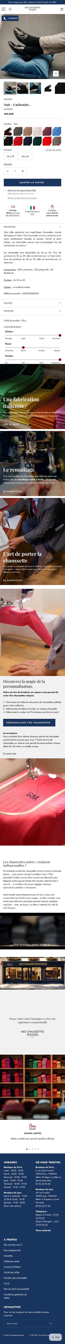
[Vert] (37, 141)
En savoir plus (9, 753)
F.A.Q (6, 1283)
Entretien (8, 311)
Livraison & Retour (12, 1266)
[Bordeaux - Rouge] (8, 131)
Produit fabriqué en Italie (32, 212)
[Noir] (8, 141)
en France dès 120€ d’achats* (13, 213)
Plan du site (9, 1288)
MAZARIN (8, 99)
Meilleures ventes (12, 1261)
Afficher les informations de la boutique (22, 198)
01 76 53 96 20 (43, 1183)
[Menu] (3, 9)
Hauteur (8, 303)
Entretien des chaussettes (15, 1277)
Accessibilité (23, 1288)
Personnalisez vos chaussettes (28, 722)
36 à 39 (10, 156)
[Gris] (17, 131)
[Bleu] (56, 131)
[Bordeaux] (46, 131)
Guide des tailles (53, 149)
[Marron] (27, 131)
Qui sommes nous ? (13, 1244)
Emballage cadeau (52, 213)
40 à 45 (25, 156)
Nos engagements (12, 1250)
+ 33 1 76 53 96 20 (47, 1223)
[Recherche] (10, 9)
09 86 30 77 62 (43, 1205)
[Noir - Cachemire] (22, 88)
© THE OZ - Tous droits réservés (41, 1335)
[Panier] (61, 9)
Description (9, 227)
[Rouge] (17, 141)
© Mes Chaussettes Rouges (14, 1335)
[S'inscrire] (50, 1323)
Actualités (8, 1255)
